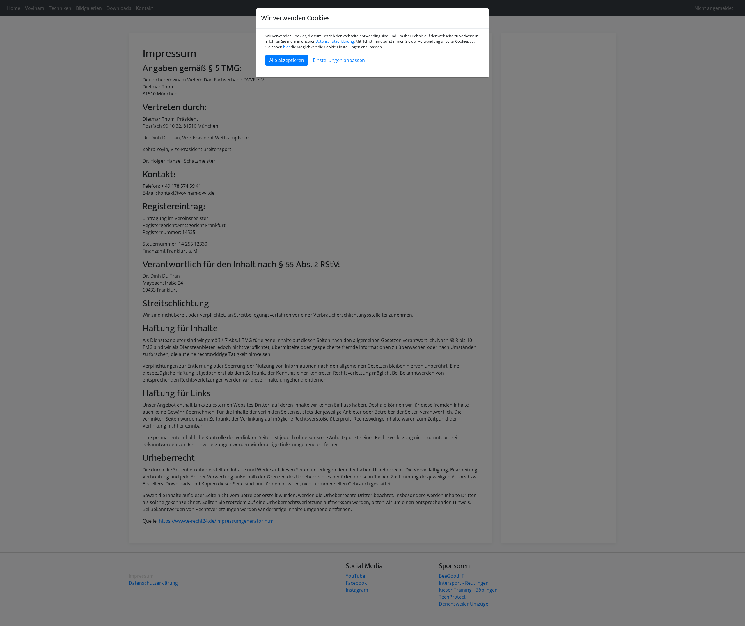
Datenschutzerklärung (334, 41)
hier (286, 46)
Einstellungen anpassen (339, 60)
